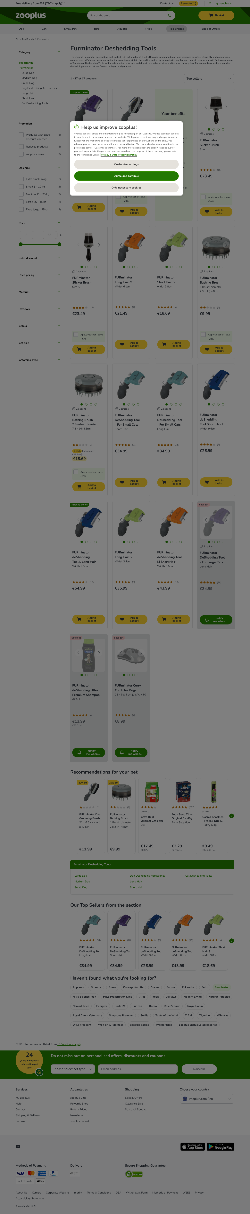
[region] (126, 158)
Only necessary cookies (126, 187)
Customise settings (126, 164)
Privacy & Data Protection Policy (119, 154)
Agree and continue (126, 176)
